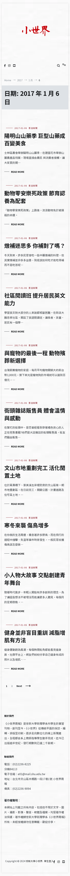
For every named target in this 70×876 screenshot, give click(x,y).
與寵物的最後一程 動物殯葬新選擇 (34, 356)
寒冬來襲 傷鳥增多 (26, 525)
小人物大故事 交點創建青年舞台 (34, 578)
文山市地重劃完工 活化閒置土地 (34, 471)
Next (19, 686)
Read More (17, 171)
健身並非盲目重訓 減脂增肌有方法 (34, 636)
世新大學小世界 (34, 861)
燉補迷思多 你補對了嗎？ (34, 245)
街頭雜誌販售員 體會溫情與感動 (34, 414)
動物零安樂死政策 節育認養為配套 (34, 197)
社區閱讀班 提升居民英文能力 (34, 299)
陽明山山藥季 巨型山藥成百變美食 (34, 139)
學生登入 (49, 861)
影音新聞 (33, 128)
